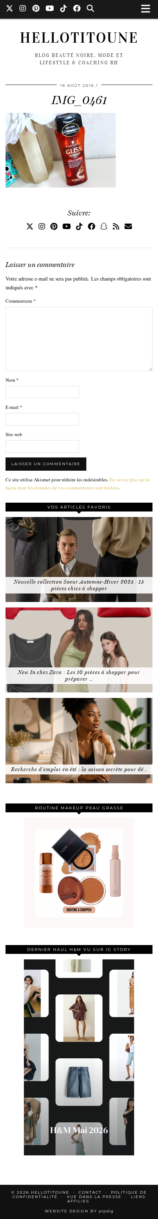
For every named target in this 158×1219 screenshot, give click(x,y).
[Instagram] (22, 9)
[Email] (128, 226)
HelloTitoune (79, 38)
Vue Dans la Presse (94, 1196)
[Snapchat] (104, 226)
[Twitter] (10, 9)
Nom (12, 380)
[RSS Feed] (116, 226)
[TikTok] (63, 9)
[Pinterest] (36, 9)
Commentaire (21, 300)
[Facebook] (77, 9)
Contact (90, 1192)
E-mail (14, 407)
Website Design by (79, 1211)
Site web (14, 434)
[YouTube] (50, 9)
